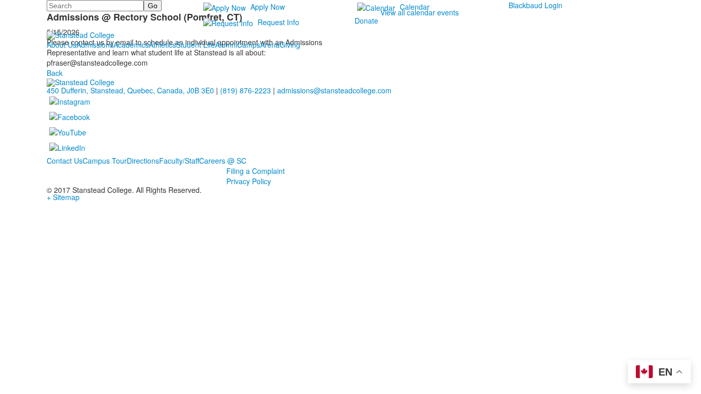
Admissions (94, 45)
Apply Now (267, 7)
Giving (290, 45)
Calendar (415, 7)
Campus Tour (105, 160)
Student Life (195, 45)
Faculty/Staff (179, 160)
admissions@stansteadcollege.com (334, 90)
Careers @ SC (222, 160)
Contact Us (65, 160)
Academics (131, 45)
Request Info (278, 22)
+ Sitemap (63, 197)
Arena (270, 45)
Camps (248, 45)
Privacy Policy (248, 181)
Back (55, 73)
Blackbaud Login (535, 5)
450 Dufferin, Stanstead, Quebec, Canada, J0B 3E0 (130, 90)
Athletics (162, 45)
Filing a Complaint (255, 171)
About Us (61, 45)
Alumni (226, 45)
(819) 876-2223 (245, 90)
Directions (143, 160)
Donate (366, 20)
